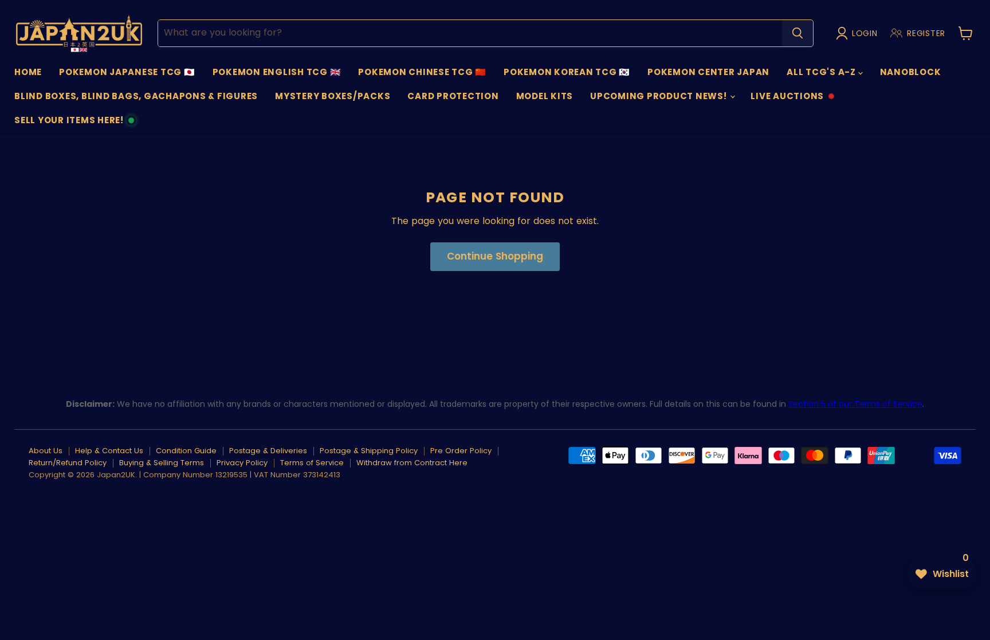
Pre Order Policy (461, 450)
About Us (45, 450)
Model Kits (544, 96)
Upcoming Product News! (659, 96)
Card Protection (452, 96)
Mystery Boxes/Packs (332, 96)
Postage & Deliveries (268, 450)
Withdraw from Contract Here (411, 462)
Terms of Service (312, 462)
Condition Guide (186, 450)
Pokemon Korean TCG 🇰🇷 (567, 72)
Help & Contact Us (109, 450)
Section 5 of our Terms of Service (855, 404)
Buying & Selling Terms (161, 462)
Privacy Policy (242, 462)
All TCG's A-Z (822, 72)
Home (28, 72)
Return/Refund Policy (68, 462)
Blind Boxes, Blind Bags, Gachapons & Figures (136, 96)
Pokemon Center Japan (708, 72)
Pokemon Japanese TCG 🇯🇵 (127, 72)
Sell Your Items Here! (69, 123)
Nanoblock (910, 72)
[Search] (797, 33)
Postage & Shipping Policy (369, 450)
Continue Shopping (495, 256)
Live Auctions (787, 99)
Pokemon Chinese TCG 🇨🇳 (422, 72)
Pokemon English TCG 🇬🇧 (277, 72)
